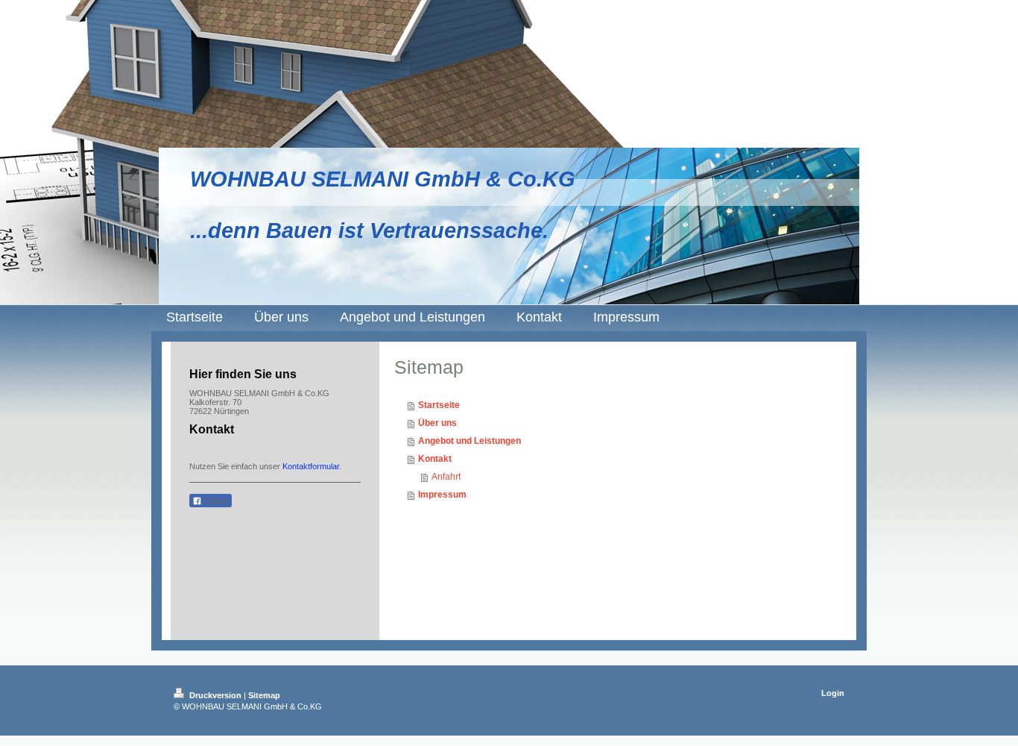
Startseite (439, 405)
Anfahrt (446, 476)
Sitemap (264, 695)
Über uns (437, 423)
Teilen (215, 501)
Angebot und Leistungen (469, 441)
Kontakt (435, 459)
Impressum (442, 494)
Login (832, 693)
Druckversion (215, 695)
